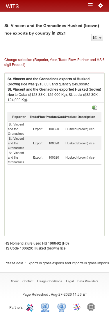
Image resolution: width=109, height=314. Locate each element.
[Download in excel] (94, 106)
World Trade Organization (77, 307)
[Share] (97, 37)
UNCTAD (46, 307)
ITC (31, 307)
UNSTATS (61, 307)
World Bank (92, 307)
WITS (12, 6)
